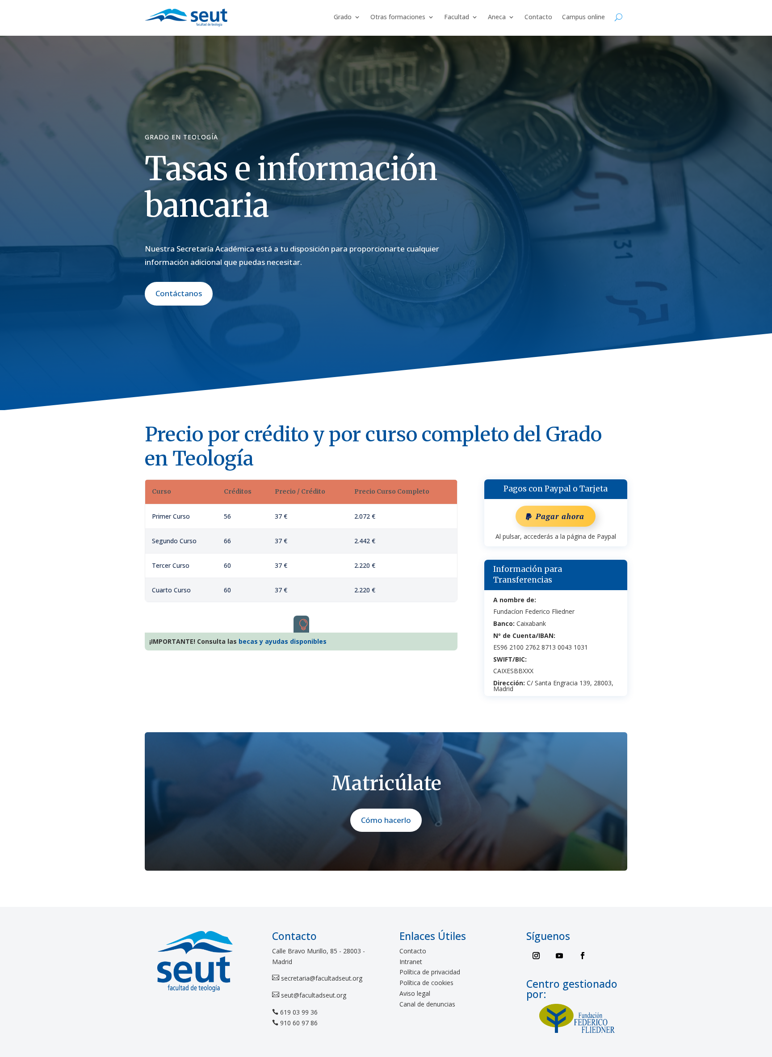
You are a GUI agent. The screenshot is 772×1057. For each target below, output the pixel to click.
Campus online (583, 17)
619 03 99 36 (299, 1012)
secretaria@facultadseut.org (320, 978)
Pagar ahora (560, 516)
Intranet (410, 961)
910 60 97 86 (299, 1023)
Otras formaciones (397, 17)
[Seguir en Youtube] (559, 955)
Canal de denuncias (427, 1004)
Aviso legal (414, 993)
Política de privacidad (429, 972)
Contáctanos (178, 293)
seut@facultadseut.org (312, 995)
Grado (343, 17)
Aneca (497, 17)
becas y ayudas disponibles (283, 641)
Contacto (538, 17)
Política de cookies (426, 982)
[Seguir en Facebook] (582, 955)
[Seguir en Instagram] (536, 955)
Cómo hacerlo (386, 820)
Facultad (456, 17)
